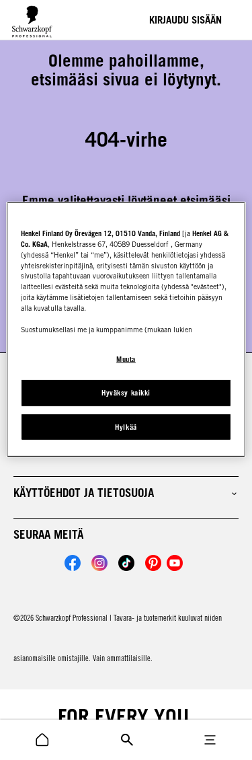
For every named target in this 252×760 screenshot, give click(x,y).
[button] (126, 493)
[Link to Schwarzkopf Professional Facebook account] (73, 563)
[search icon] (42, 740)
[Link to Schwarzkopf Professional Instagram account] (99, 563)
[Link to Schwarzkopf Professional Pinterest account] (153, 563)
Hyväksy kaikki (125, 393)
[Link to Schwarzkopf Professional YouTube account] (175, 563)
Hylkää (125, 426)
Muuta (126, 359)
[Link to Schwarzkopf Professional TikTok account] (126, 563)
